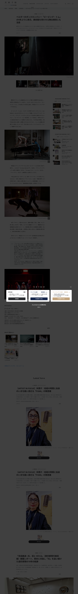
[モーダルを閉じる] (71, 287)
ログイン (39, 307)
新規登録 (17, 298)
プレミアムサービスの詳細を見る (39, 304)
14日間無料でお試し (39, 298)
